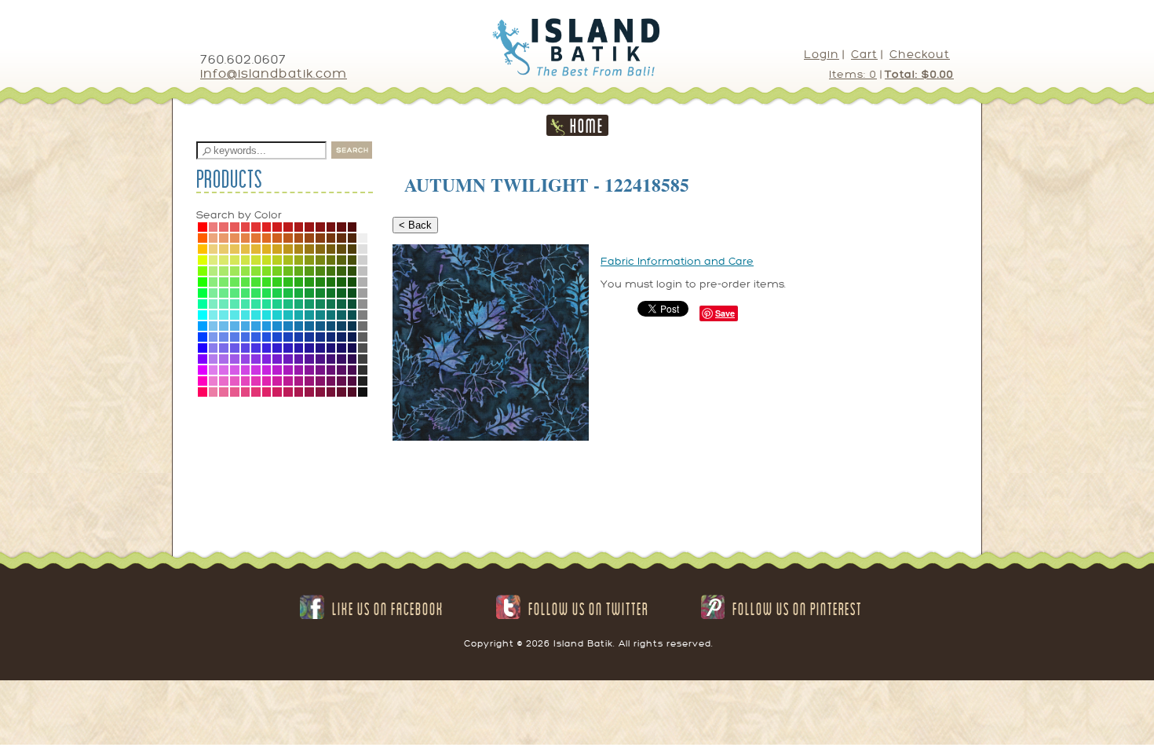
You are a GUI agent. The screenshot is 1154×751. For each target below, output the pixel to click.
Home (587, 125)
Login (821, 54)
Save (725, 313)
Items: (853, 74)
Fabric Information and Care (677, 261)
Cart (864, 54)
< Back (415, 225)
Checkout (919, 54)
